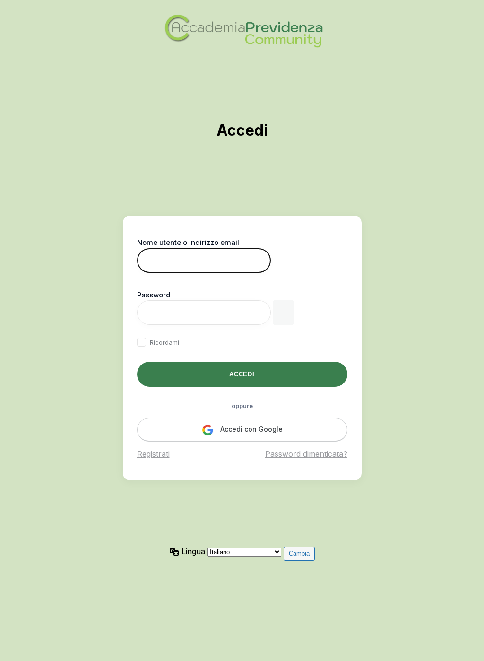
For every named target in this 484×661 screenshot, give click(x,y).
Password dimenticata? (306, 454)
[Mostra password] (283, 312)
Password (154, 294)
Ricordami (164, 342)
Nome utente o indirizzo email (188, 242)
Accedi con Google (250, 429)
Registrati (153, 454)
